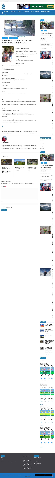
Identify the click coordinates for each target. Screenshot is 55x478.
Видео (5, 14)
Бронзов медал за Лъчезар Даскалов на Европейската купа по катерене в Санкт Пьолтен (52, 112)
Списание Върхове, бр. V (27, 465)
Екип (2, 459)
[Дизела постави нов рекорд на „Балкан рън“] (32, 160)
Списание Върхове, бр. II (27, 461)
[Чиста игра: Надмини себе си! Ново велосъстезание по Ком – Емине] (6, 160)
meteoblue (41, 383)
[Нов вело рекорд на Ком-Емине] (19, 160)
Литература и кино (45, 11)
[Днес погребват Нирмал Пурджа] (45, 61)
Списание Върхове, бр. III (27, 463)
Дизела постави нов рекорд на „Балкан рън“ (32, 169)
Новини (6, 11)
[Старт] (2, 126)
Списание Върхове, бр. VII (27, 467)
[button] (8, 11)
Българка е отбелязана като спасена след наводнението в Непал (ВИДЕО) (47, 36)
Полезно (26, 11)
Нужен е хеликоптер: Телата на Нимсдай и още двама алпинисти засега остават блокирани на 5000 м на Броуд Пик (52, 290)
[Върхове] (2, 13)
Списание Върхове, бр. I (27, 460)
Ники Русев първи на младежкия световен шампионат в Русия (28, 132)
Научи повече (27, 476)
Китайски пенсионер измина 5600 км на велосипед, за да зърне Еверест (10, 132)
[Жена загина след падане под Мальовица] (45, 82)
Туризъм (19, 11)
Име (1, 201)
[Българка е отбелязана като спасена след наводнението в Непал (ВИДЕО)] (47, 25)
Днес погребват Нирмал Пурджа (52, 57)
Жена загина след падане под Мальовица (52, 79)
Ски (31, 11)
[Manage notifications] (52, 475)
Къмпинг (37, 11)
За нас (2, 457)
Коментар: (3, 186)
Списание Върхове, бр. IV (27, 464)
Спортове (13, 11)
